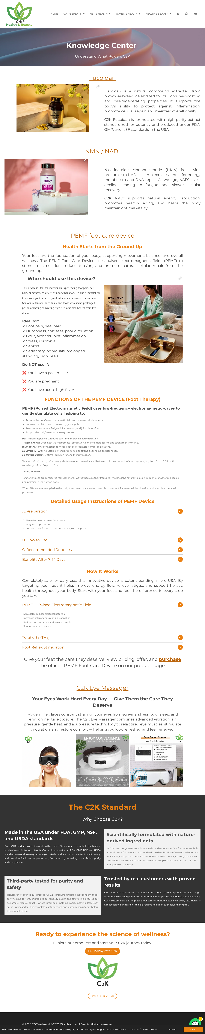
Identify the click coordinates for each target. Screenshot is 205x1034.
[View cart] (195, 14)
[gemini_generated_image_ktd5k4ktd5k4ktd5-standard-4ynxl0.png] (156, 761)
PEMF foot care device (102, 235)
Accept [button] (193, 1029)
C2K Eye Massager (102, 687)
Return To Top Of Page (102, 995)
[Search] (186, 14)
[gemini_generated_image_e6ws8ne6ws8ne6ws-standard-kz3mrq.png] (49, 761)
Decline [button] (172, 1029)
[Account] (177, 14)
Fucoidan (102, 77)
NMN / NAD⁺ (102, 151)
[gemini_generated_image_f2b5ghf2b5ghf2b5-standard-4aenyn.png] (102, 761)
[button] (98, 86)
